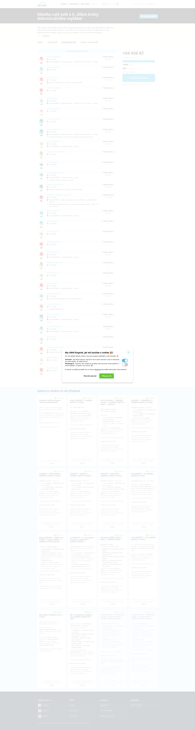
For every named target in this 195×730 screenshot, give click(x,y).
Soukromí (98, 369)
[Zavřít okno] (128, 352)
